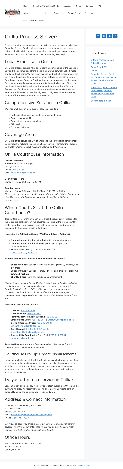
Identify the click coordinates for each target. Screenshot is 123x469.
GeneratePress (83, 465)
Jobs (47, 13)
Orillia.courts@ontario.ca (23, 173)
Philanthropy (90, 13)
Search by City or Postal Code (46, 6)
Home (25, 6)
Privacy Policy (74, 13)
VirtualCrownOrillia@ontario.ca (25, 326)
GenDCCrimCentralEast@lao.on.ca (27, 332)
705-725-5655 (57, 335)
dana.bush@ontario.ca (22, 338)
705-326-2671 (19, 170)
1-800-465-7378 (20, 418)
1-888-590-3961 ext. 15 (37, 329)
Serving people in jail (101, 101)
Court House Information (34, 20)
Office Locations (30, 13)
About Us (67, 6)
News (78, 6)
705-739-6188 (44, 323)
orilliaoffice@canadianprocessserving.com (31, 414)
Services (89, 6)
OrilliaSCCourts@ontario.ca (24, 252)
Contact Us (58, 13)
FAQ (99, 6)
